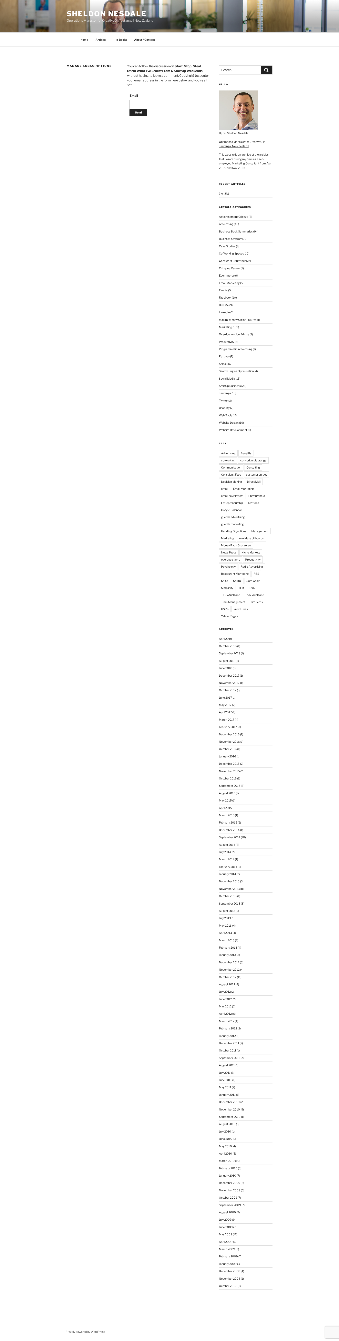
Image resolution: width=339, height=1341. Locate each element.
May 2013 (225, 925)
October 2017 (227, 690)
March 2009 (227, 1249)
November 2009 (229, 1190)
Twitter (223, 400)
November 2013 (229, 888)
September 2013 (229, 903)
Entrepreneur (256, 495)
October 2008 (228, 1286)
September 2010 (230, 1116)
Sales (222, 363)
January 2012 (227, 1036)
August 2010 (227, 1124)
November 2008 (229, 1278)
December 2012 (229, 962)
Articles (101, 39)
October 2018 (228, 646)
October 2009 (228, 1197)
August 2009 (227, 1212)
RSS (256, 573)
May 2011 (225, 1087)
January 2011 (227, 1094)
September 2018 (229, 653)
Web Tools (225, 415)
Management (259, 531)
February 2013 (228, 947)
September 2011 (229, 1058)
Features (253, 502)
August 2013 (227, 910)
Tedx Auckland (254, 595)
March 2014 (226, 859)
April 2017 (225, 712)
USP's (225, 609)
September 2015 (229, 785)
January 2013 (227, 954)
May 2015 (225, 800)
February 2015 (228, 822)
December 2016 (229, 734)
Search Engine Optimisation (236, 371)
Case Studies (227, 246)
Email (133, 96)
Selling (237, 580)
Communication (231, 467)
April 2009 (225, 1241)
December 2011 (229, 1043)
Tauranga (225, 393)
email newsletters (232, 495)
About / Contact (144, 39)
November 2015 (229, 771)
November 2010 (229, 1109)
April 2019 (225, 638)
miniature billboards (251, 538)
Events (223, 290)
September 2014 (229, 837)
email (224, 488)
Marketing (225, 327)
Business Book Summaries (236, 231)
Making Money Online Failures (237, 319)
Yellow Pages (229, 616)
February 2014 (228, 866)
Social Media (227, 378)
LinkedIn (224, 312)
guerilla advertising (233, 517)
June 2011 (225, 1080)
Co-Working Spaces (231, 253)
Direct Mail (254, 481)
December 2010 (229, 1102)
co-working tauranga (253, 460)
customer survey (256, 474)
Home (84, 39)
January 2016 (227, 756)
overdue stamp (230, 559)
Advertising (226, 224)
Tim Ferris (256, 602)
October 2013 (228, 896)
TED (241, 587)
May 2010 (225, 1146)
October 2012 (227, 977)
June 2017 (225, 697)
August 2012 (227, 984)
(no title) (224, 193)
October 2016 (228, 749)
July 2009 (225, 1219)
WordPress (241, 609)
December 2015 (229, 763)
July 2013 (225, 918)
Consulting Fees (231, 474)
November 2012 (229, 969)
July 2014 (225, 852)
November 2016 (229, 741)
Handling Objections (233, 531)
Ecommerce (227, 275)
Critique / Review (229, 268)
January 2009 (228, 1263)
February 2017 (228, 727)
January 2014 (227, 874)
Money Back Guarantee (236, 545)
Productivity (226, 341)
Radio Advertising (252, 566)
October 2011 (227, 1050)
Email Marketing (229, 283)
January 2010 (227, 1175)
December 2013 (229, 881)
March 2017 (226, 719)
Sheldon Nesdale (107, 13)
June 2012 (225, 999)
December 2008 (229, 1271)
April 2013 (225, 932)
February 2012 (228, 1028)
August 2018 (227, 660)
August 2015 (227, 793)
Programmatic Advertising (235, 349)
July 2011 (225, 1072)
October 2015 (228, 778)
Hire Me (224, 305)
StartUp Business (230, 385)
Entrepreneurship (232, 502)
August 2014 (227, 844)
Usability (224, 407)
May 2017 (225, 704)
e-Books (121, 39)
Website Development (233, 430)
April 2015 (225, 808)
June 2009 (226, 1227)
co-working (228, 460)
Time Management (233, 602)
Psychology (228, 566)
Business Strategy (230, 238)
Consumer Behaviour (232, 260)
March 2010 (227, 1160)
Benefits (246, 453)
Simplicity (227, 587)
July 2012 (225, 991)
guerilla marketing (232, 524)
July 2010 (225, 1131)
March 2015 (226, 815)
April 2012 (225, 1013)
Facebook (225, 297)
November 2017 (229, 682)
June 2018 (225, 668)
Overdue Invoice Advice (234, 334)
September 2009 (230, 1205)
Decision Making (231, 481)
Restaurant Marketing (235, 573)
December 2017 (229, 675)
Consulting (253, 467)
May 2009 (225, 1234)
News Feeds (228, 552)
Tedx (252, 587)
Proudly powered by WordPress (85, 1331)
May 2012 (225, 1006)
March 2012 (226, 1021)
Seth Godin (253, 580)
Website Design (229, 422)
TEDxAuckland (230, 595)
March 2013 (226, 940)
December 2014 (229, 830)
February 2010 (228, 1168)
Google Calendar (231, 510)
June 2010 (225, 1138)
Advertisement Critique (233, 216)
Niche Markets (250, 552)
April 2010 (225, 1153)
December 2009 (229, 1182)
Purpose (224, 356)
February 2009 (228, 1256)
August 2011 (227, 1065)
